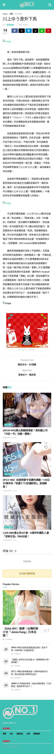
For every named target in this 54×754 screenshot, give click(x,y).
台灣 (28, 734)
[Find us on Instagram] (10, 746)
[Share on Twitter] (22, 30)
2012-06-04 (23, 25)
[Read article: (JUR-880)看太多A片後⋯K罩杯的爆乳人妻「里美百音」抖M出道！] (27, 512)
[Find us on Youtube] (14, 746)
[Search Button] (49, 5)
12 (15, 540)
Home (5, 14)
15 (15, 437)
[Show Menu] (4, 5)
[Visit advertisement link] (27, 330)
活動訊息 (19, 734)
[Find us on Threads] (6, 746)
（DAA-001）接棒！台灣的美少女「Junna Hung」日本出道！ (20, 632)
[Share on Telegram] (28, 30)
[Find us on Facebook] (3, 746)
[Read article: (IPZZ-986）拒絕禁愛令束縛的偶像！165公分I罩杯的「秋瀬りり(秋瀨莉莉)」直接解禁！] (27, 459)
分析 (11, 734)
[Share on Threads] (35, 30)
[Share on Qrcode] (48, 30)
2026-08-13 (8, 437)
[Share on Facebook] (14, 30)
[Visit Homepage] (27, 5)
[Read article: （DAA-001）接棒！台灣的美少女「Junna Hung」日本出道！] (27, 607)
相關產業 (36, 734)
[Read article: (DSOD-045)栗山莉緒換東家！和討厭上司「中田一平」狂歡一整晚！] (27, 410)
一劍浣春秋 (9, 25)
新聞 (11, 14)
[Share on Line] (42, 30)
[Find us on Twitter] (18, 746)
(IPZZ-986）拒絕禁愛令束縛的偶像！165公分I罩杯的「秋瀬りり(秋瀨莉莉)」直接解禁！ (26, 483)
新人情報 (8, 474)
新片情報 (18, 14)
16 (15, 491)
